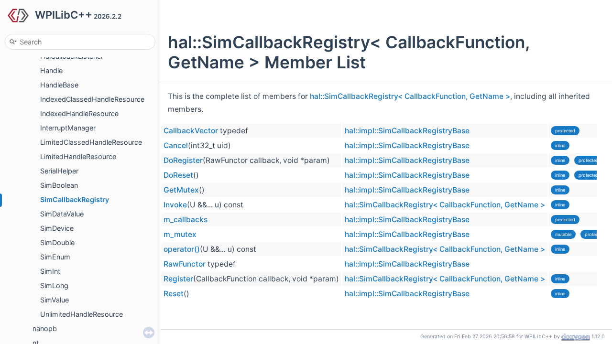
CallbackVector (191, 130)
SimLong (54, 285)
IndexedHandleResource (79, 113)
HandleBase (59, 85)
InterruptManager (68, 128)
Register (178, 278)
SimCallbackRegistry (74, 199)
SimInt (50, 271)
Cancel (176, 145)
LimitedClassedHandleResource (91, 142)
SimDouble (57, 242)
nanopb (45, 328)
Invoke (175, 204)
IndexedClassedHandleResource (92, 99)
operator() (182, 249)
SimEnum (55, 257)
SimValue (54, 300)
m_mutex (180, 234)
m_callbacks (186, 219)
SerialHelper (59, 171)
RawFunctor (185, 264)
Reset (174, 293)
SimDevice (57, 228)
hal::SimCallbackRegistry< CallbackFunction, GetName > (410, 96)
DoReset (178, 175)
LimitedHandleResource (78, 156)
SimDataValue (62, 214)
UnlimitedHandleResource (81, 314)
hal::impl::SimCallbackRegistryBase (407, 130)
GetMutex (181, 189)
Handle (51, 70)
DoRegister (183, 160)
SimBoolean (59, 185)
